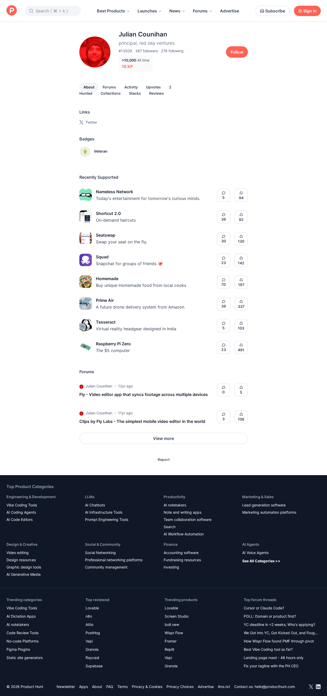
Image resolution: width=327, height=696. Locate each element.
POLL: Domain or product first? (270, 616)
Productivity (174, 497)
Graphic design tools (23, 567)
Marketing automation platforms (269, 512)
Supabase (94, 666)
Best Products (111, 10)
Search (170, 527)
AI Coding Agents (21, 512)
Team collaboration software (187, 519)
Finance (171, 544)
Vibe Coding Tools (21, 505)
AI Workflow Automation (184, 534)
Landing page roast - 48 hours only (273, 657)
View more (163, 438)
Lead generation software (264, 505)
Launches (147, 10)
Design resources (21, 560)
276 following (172, 51)
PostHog (93, 633)
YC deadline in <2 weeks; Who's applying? (279, 624)
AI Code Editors (19, 519)
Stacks (135, 93)
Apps (83, 686)
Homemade (107, 278)
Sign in (310, 10)
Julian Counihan (99, 386)
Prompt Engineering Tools (106, 519)
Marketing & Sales (258, 497)
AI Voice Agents (255, 552)
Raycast (92, 657)
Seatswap (105, 235)
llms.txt (224, 686)
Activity (131, 87)
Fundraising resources (182, 560)
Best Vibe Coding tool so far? (268, 649)
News (174, 10)
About (88, 87)
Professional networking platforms (113, 560)
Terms (122, 686)
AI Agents (250, 544)
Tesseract (106, 322)
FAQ (109, 686)
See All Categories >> (261, 561)
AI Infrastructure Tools (103, 512)
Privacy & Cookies (147, 686)
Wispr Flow (174, 633)
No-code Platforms (22, 641)
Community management (106, 567)
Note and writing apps (182, 512)
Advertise (229, 10)
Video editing (17, 552)
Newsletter (66, 686)
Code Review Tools (22, 633)
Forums (200, 10)
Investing (171, 567)
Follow (237, 52)
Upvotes (153, 87)
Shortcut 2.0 (108, 213)
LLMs (90, 497)
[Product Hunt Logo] (11, 10)
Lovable (92, 608)
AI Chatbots (95, 505)
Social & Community (102, 544)
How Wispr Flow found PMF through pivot (279, 641)
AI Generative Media (23, 574)
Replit (169, 649)
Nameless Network (114, 191)
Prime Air (105, 300)
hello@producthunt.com (275, 686)
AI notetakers (175, 505)
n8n (89, 616)
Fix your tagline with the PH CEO (271, 666)
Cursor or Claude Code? (264, 608)
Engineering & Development (31, 497)
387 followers (146, 51)
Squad (102, 256)
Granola (92, 649)
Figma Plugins (18, 649)
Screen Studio (176, 616)
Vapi (89, 641)
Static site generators (24, 657)
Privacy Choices (180, 686)
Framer (171, 641)
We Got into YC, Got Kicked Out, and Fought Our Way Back (281, 633)
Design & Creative (21, 544)
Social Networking (100, 552)
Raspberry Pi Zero (113, 343)
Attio (89, 624)
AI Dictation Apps (21, 616)
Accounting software (181, 552)
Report (164, 459)
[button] (81, 386)
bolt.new (172, 624)
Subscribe (275, 10)
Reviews (156, 93)
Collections (111, 93)
